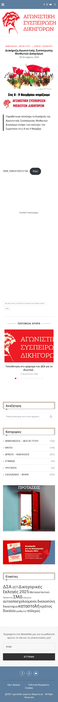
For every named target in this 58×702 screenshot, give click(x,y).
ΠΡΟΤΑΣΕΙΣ (30, 468)
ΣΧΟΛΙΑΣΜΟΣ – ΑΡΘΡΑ (30, 474)
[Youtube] (51, 4)
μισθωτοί (21, 611)
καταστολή (29, 606)
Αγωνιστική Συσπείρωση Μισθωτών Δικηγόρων (24, 304)
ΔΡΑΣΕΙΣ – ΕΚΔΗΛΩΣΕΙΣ (30, 454)
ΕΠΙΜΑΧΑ (30, 461)
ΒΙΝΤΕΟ (30, 447)
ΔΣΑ (7, 586)
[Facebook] (44, 4)
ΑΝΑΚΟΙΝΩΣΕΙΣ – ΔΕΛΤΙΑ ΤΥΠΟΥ (30, 441)
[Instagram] (47, 4)
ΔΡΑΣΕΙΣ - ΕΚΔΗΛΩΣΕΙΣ (43, 46)
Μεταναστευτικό (39, 592)
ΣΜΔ (7, 309)
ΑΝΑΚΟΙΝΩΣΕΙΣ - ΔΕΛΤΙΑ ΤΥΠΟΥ (18, 46)
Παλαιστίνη (8, 598)
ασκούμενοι (27, 598)
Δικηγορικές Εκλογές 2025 (22, 589)
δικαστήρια (10, 606)
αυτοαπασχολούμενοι (20, 601)
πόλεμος (33, 611)
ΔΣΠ (15, 587)
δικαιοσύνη (46, 601)
